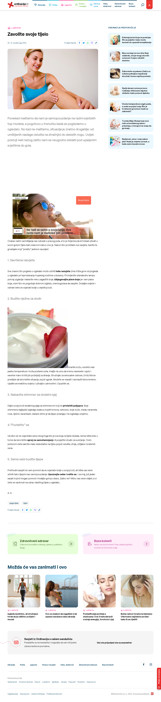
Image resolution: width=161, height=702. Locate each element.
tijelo (25, 503)
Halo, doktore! (67, 665)
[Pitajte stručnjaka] (159, 678)
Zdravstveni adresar (88, 665)
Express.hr (91, 682)
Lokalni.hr (46, 682)
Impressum (24, 694)
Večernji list (12, 682)
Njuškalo (55, 682)
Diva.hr (37, 682)
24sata (64, 682)
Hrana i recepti (49, 665)
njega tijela (13, 503)
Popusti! (72, 682)
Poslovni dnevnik (26, 682)
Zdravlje (41, 5)
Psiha (54, 5)
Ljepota (68, 5)
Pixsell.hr (81, 682)
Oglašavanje (13, 694)
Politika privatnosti (54, 694)
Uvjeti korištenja (38, 694)
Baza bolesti (108, 665)
